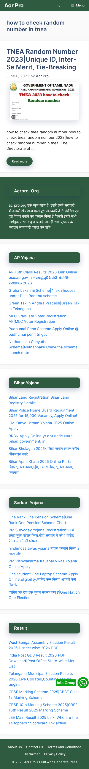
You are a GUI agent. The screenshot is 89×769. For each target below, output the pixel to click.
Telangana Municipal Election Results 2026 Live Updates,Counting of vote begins (41, 679)
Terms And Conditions (64, 747)
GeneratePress (65, 762)
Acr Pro (14, 5)
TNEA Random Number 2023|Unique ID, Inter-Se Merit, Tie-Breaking (42, 59)
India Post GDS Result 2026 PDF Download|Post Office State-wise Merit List (43, 660)
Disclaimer (32, 754)
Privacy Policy (54, 754)
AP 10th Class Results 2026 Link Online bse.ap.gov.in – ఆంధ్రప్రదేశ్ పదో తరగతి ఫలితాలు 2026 (43, 277)
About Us (15, 747)
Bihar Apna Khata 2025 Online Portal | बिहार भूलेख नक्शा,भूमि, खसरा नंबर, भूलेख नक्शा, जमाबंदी (42, 467)
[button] (58, 5)
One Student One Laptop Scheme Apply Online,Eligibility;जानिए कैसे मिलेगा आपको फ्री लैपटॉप (43, 579)
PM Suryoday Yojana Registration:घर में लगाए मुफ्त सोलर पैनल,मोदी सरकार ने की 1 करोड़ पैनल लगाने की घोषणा (41, 535)
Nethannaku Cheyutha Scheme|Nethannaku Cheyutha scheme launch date (43, 347)
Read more (19, 161)
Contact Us (34, 747)
